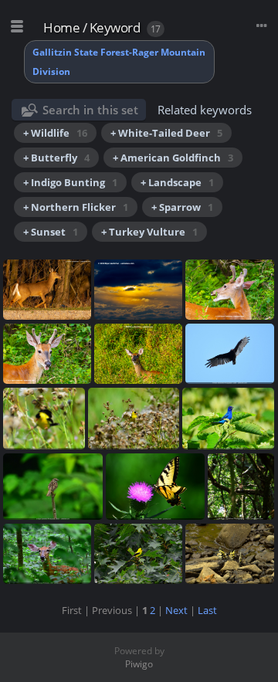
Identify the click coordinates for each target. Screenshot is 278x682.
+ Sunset (50, 232)
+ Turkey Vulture (149, 232)
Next (176, 610)
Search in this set (90, 109)
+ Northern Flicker (75, 207)
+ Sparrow (182, 207)
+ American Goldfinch (173, 158)
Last (207, 610)
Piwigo (139, 663)
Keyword (115, 27)
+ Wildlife (55, 133)
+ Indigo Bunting (70, 182)
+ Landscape (177, 182)
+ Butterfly (56, 158)
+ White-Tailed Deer (166, 133)
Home (61, 27)
